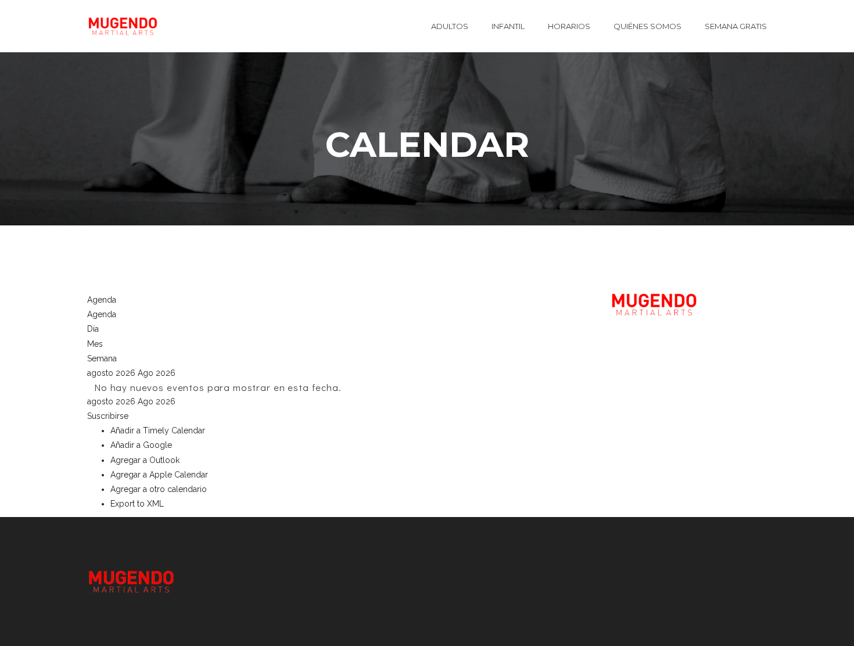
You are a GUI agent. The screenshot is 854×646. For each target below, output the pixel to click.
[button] (107, 416)
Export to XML (137, 503)
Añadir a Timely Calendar (157, 430)
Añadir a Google (141, 445)
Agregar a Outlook (145, 460)
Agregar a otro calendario (158, 489)
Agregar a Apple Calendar (159, 474)
